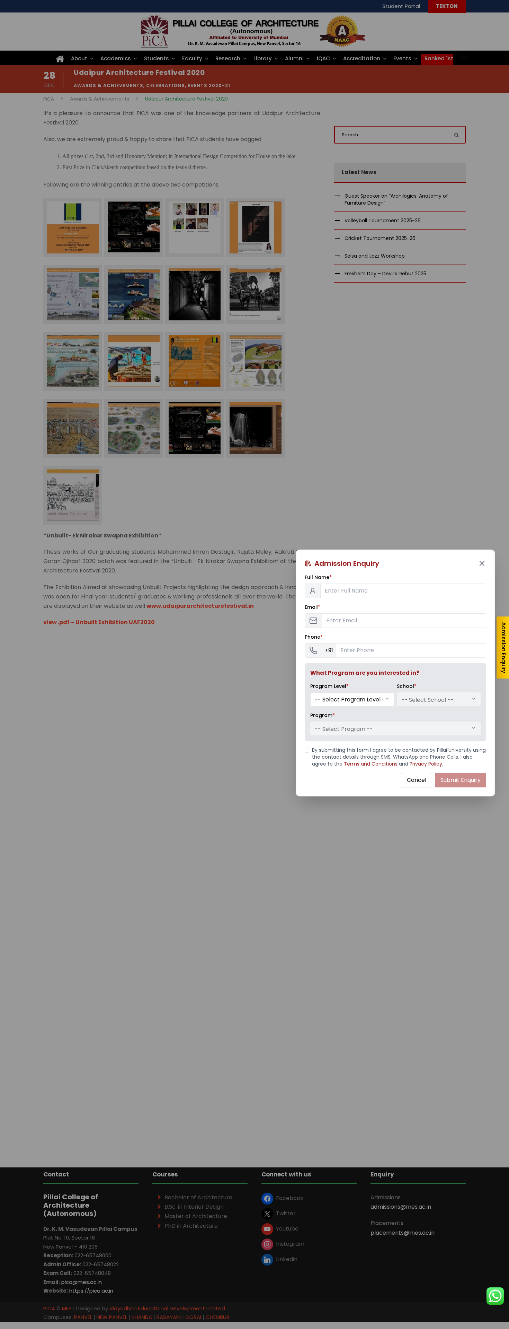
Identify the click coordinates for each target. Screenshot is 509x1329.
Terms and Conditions (371, 763)
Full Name (318, 577)
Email (312, 607)
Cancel (416, 780)
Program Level (329, 686)
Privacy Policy (426, 763)
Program (322, 715)
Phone (314, 636)
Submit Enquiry (460, 780)
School (407, 686)
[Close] (482, 563)
